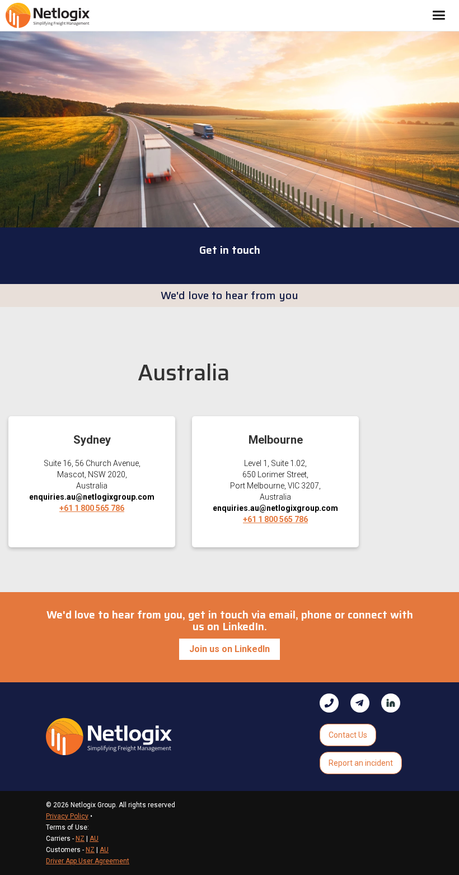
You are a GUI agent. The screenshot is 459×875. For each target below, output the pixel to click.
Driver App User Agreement (87, 861)
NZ (80, 839)
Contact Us (348, 734)
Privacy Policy (67, 816)
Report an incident (361, 762)
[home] (48, 15)
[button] (438, 15)
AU (94, 839)
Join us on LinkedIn (229, 649)
